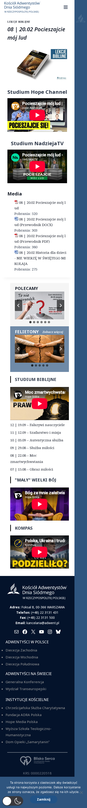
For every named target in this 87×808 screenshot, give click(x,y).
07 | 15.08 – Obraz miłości (31, 469)
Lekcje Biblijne (18, 21)
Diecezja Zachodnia (21, 650)
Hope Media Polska (22, 721)
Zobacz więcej (52, 332)
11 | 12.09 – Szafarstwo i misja (35, 432)
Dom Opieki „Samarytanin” (27, 741)
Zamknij (43, 799)
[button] (12, 801)
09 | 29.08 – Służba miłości (32, 447)
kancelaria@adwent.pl (42, 623)
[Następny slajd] (60, 305)
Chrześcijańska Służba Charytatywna (35, 707)
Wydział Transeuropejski (26, 688)
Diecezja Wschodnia (22, 657)
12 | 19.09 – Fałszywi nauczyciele (37, 424)
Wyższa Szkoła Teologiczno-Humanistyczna (29, 731)
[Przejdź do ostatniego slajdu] (18, 305)
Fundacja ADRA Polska (24, 714)
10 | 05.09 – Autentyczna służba (36, 440)
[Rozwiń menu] (65, 7)
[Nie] (81, 792)
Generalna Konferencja (25, 681)
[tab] (30, 322)
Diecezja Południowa (22, 664)
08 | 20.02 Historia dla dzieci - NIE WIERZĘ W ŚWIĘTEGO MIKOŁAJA (40, 258)
